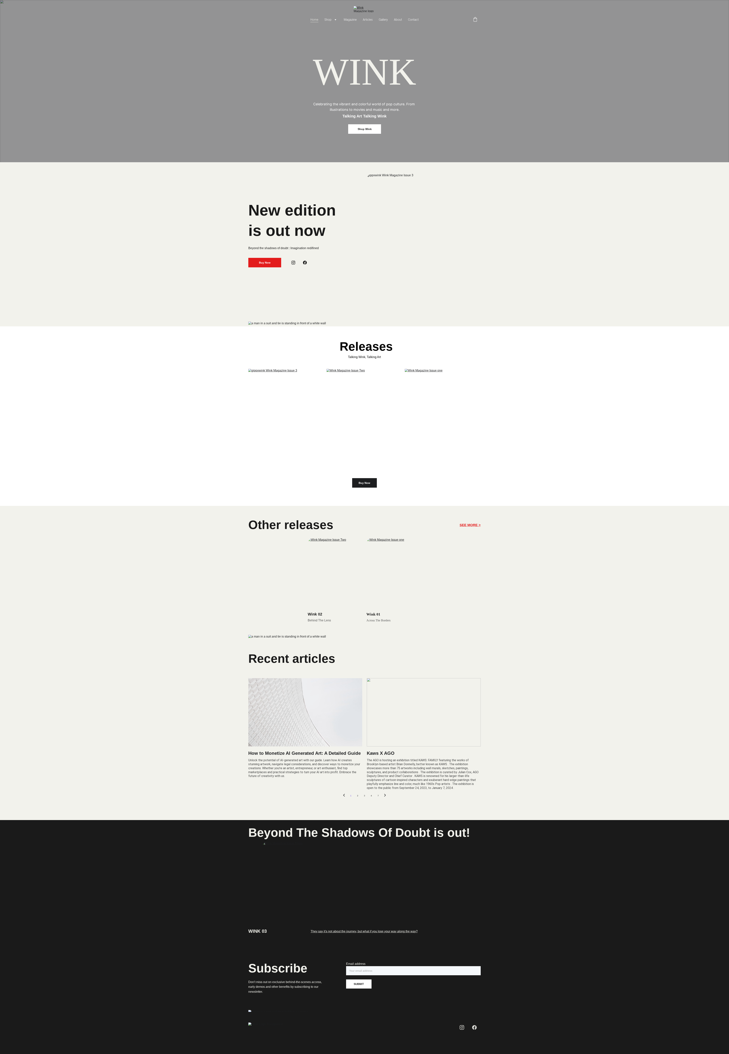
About (398, 19)
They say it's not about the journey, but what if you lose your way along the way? (364, 931)
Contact (413, 19)
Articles (368, 19)
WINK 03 (257, 931)
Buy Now (265, 262)
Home (314, 19)
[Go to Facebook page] (305, 262)
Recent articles (291, 658)
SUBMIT (359, 984)
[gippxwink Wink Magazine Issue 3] (286, 420)
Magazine (350, 19)
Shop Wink (365, 129)
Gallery (383, 19)
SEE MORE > (470, 525)
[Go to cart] (475, 20)
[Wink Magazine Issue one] (443, 420)
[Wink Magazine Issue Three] (364, 884)
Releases (364, 346)
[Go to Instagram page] (293, 262)
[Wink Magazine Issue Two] (364, 420)
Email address (355, 963)
